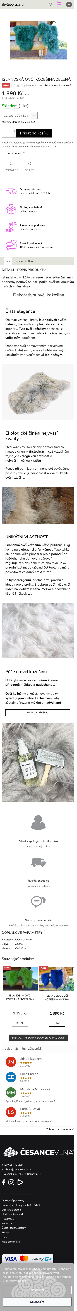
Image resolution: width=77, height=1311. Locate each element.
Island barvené (23, 939)
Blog (4, 1237)
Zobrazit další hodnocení (59, 1129)
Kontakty (7, 1223)
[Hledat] (50, 4)
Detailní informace (12, 153)
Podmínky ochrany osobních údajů (21, 1205)
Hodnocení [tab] (20, 261)
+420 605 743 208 (12, 1164)
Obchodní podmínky (13, 1200)
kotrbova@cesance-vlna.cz (16, 1169)
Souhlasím (37, 1302)
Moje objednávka (11, 1241)
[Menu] (69, 4)
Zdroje (5, 1232)
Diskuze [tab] (32, 261)
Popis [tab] (8, 261)
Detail (20, 1023)
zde (23, 1281)
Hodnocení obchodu (13, 1214)
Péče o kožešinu (38, 712)
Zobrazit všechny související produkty (39, 1037)
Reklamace (8, 1219)
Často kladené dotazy (14, 1228)
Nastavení (37, 1290)
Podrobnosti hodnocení (58, 85)
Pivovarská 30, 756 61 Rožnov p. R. (21, 1174)
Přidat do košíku (34, 133)
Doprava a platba (11, 1209)
